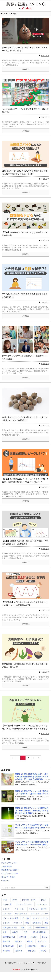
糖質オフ (18, 941)
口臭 (29, 927)
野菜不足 (18, 950)
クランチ (6, 909)
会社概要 (8, 963)
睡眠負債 (6, 941)
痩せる (44, 937)
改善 (25, 932)
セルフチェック (21, 913)
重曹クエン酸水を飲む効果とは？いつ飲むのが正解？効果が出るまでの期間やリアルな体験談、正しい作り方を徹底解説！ (31, 776)
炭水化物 (22, 937)
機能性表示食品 (9, 937)
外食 (4, 932)
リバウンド (17, 923)
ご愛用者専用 (6, 866)
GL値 (5, 899)
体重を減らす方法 (10, 927)
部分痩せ (6, 950)
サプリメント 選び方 (37, 909)
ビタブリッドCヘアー (9, 873)
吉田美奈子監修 (41, 927)
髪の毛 (43, 950)
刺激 (22, 927)
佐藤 (46, 923)
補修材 (43, 946)
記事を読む (25, 69)
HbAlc (14, 899)
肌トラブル (42, 941)
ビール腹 (25, 918)
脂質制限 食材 (8, 946)
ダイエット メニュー (39, 913)
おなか (43, 899)
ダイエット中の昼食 (10, 918)
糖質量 (29, 941)
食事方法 (31, 950)
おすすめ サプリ (29, 899)
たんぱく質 (7, 904)
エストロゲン (41, 904)
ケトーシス (19, 909)
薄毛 (20, 946)
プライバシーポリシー (22, 963)
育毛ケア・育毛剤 (8, 877)
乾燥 (27, 923)
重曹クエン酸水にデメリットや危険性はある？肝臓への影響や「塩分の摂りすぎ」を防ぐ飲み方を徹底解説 (31, 810)
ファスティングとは (40, 918)
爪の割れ (34, 937)
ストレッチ (7, 913)
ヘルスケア (45, 55)
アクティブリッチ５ (9, 863)
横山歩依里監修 (39, 932)
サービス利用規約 (39, 963)
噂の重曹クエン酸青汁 (10, 870)
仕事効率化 (36, 923)
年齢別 (15, 932)
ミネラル (6, 923)
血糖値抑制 (31, 946)
